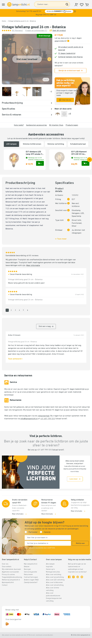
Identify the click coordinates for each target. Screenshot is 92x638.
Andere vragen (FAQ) (31, 580)
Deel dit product (59, 31)
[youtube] (82, 577)
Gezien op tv (50, 569)
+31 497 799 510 (47, 419)
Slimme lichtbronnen (32, 144)
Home (4, 21)
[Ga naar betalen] (51, 91)
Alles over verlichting (53, 574)
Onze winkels (6, 567)
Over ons (5, 564)
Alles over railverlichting (54, 585)
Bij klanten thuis (56, 125)
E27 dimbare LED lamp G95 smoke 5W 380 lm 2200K (35, 153)
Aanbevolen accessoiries (36, 125)
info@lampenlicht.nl (29, 419)
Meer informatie (33, 265)
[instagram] (73, 577)
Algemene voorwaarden (10, 572)
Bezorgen (27, 569)
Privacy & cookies (8, 574)
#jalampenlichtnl (8, 582)
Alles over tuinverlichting (55, 577)
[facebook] (69, 577)
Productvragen (72, 125)
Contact (4, 585)
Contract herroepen (31, 577)
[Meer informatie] (75, 11)
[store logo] (18, 4)
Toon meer (62, 239)
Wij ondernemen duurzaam (11, 569)
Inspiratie (49, 567)
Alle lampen (50, 564)
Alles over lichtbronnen (54, 582)
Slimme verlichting (55, 144)
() (17, 31)
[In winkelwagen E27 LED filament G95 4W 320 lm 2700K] (85, 163)
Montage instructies (53, 572)
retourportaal (43, 416)
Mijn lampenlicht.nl (30, 564)
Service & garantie (30, 572)
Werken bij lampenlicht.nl (11, 580)
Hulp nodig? (19, 125)
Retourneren (28, 574)
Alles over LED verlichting (55, 580)
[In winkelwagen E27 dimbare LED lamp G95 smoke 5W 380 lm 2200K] (40, 163)
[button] (46, 13)
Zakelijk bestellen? (30, 582)
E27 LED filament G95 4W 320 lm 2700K (79, 153)
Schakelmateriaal (78, 144)
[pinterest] (77, 577)
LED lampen (11, 144)
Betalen (26, 567)
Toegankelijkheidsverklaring (12, 577)
